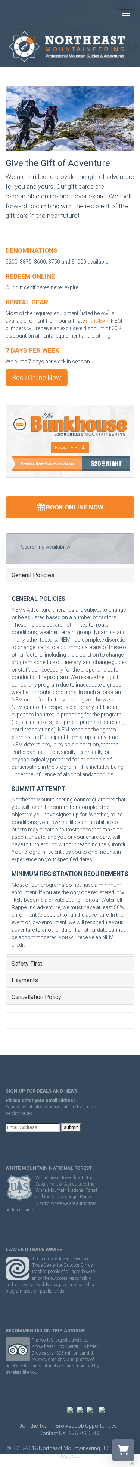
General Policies (33, 575)
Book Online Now (36, 377)
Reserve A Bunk (70, 447)
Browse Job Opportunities (86, 1426)
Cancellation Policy (36, 997)
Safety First (27, 964)
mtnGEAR (97, 321)
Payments (25, 980)
